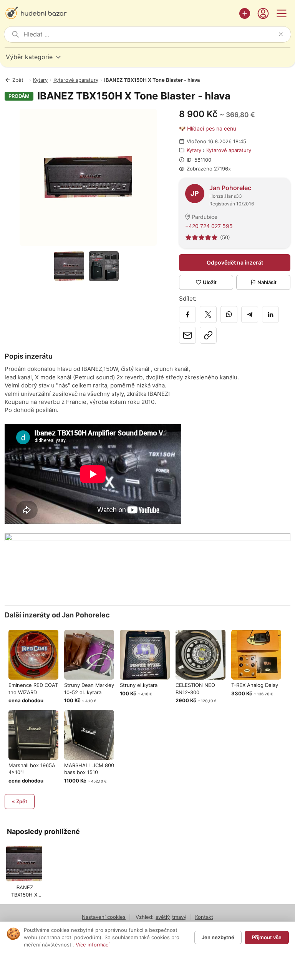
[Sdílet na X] (208, 314)
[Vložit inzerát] (245, 13)
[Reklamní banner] (147, 565)
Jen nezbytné (218, 937)
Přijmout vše (267, 937)
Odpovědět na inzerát (235, 262)
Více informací (92, 944)
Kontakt (204, 917)
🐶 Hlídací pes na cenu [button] (207, 128)
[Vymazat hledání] (281, 34)
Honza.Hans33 (225, 196)
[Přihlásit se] (263, 13)
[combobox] (149, 34)
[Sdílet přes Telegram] (249, 314)
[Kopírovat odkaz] (208, 335)
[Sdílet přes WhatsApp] (228, 314)
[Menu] (281, 13)
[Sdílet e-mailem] (187, 335)
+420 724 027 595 (209, 226)
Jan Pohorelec (230, 188)
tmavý (179, 917)
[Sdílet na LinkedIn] (270, 314)
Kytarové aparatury (75, 80)
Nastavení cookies (104, 917)
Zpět (17, 80)
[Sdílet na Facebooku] (187, 314)
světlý (163, 917)
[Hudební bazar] (119, 13)
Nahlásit (267, 282)
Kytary (40, 80)
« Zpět (19, 801)
